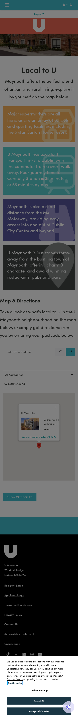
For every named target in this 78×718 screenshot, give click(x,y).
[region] (39, 687)
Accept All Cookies (39, 711)
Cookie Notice (15, 682)
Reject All (39, 700)
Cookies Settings (39, 690)
